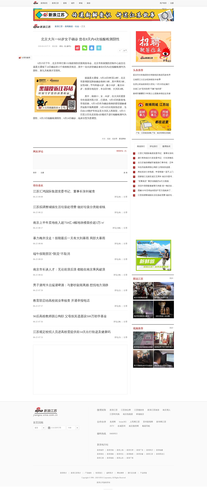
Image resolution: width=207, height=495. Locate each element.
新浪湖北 (100, 454)
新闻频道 (69, 26)
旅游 (88, 3)
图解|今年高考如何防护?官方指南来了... (155, 190)
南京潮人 (167, 410)
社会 (77, 26)
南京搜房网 (134, 426)
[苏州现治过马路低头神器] (143, 332)
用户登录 (163, 3)
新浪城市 (100, 450)
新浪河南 (110, 450)
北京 (109, 139)
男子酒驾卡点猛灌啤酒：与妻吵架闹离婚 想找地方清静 (70, 285)
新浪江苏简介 (76, 473)
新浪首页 (44, 3)
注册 (172, 3)
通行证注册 (132, 473)
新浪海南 (110, 458)
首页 (36, 428)
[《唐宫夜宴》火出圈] (164, 301)
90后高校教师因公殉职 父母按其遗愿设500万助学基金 (70, 316)
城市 (72, 3)
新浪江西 (100, 458)
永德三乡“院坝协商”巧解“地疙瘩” (147, 89)
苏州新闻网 (148, 422)
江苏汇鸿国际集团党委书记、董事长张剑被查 (64, 191)
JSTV (112, 426)
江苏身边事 (126, 410)
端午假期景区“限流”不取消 (51, 254)
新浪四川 (149, 450)
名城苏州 (121, 426)
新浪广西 (130, 458)
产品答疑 (143, 473)
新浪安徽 (139, 454)
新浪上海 (120, 450)
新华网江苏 (161, 422)
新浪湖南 (110, 454)
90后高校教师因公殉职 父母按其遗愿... (155, 167)
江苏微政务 (139, 410)
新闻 (65, 3)
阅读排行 (141, 146)
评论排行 (154, 146)
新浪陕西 (130, 454)
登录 (34, 173)
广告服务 (88, 473)
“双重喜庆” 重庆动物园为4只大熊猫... (154, 181)
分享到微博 (26, 58)
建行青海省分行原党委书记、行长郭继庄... (156, 158)
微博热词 (166, 146)
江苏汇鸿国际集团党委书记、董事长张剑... (156, 153)
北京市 (114, 139)
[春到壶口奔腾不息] (164, 283)
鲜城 (80, 3)
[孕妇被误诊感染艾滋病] (164, 351)
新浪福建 (159, 450)
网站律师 (120, 473)
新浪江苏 (55, 3)
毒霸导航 (146, 426)
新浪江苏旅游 (153, 410)
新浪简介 (63, 473)
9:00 (69, 428)
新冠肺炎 (122, 139)
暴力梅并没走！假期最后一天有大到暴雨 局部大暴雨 (69, 238)
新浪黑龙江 (160, 454)
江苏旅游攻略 (146, 133)
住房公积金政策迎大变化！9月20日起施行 (151, 84)
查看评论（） (121, 151)
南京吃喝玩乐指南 (164, 133)
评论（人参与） (65, 46)
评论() (117, 197)
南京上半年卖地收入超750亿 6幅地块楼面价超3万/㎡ (68, 222)
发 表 (125, 173)
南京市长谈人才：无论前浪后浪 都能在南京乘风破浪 (69, 269)
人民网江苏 (135, 422)
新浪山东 (120, 458)
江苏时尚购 (115, 414)
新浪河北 (120, 454)
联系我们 (99, 473)
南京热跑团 (128, 414)
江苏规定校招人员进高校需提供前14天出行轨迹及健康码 (72, 332)
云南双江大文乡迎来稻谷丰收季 (147, 80)
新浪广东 (139, 450)
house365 (122, 422)
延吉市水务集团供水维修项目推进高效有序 (152, 75)
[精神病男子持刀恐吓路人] (164, 332)
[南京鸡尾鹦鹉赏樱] (143, 283)
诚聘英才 (109, 473)
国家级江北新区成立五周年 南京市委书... (156, 176)
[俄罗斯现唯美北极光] (143, 301)
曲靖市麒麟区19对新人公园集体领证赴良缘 (152, 93)
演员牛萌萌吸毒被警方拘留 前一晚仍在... (156, 186)
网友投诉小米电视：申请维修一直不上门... (156, 172)
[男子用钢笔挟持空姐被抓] (143, 351)
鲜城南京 (140, 414)
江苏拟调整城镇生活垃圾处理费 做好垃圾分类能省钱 (69, 207)
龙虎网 (113, 422)
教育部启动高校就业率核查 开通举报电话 (61, 300)
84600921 (114, 434)
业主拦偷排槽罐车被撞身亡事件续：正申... (156, 163)
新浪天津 (130, 450)
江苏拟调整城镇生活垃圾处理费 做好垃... (156, 195)
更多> (172, 278)
